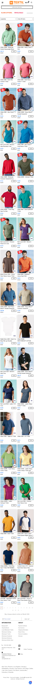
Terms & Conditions (23, 634)
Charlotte (10, 672)
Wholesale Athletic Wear (7, 640)
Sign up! (26, 619)
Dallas (31, 668)
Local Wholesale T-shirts (7, 630)
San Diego (26, 668)
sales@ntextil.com (6, 658)
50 (15, 610)
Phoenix (10, 666)
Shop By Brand (5, 628)
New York (4, 666)
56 (18, 610)
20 (29, 607)
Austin (10, 670)
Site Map (22, 677)
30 (32, 607)
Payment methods (22, 625)
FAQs (21, 654)
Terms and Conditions (14, 677)
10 (26, 607)
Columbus (4, 672)
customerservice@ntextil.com (9, 655)
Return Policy (21, 632)
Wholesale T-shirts (6, 634)
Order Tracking (28, 649)
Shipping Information (23, 630)
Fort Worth (16, 670)
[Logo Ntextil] (17, 2)
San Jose (5, 670)
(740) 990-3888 (7, 645)
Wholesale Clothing (6, 632)
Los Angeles (17, 666)
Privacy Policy (6, 677)
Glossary (20, 636)
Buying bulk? (5, 625)
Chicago (23, 666)
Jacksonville (23, 670)
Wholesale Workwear (7, 638)
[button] (25, 2)
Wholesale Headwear (7, 636)
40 (12, 610)
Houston (12, 668)
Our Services (21, 628)
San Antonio (18, 668)
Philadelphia (5, 668)
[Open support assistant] (30, 682)
